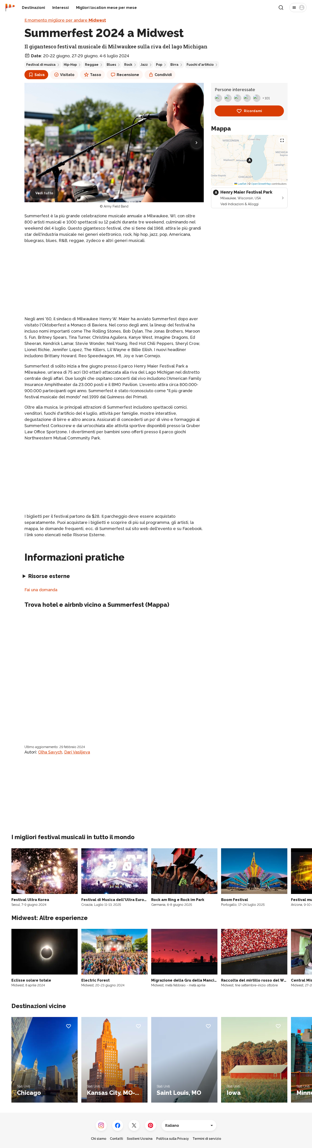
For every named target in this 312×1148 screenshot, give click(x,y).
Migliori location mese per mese (106, 7)
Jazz (144, 64)
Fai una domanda (40, 589)
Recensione (128, 75)
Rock (128, 64)
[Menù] (298, 7)
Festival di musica (41, 64)
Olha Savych (50, 752)
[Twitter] (134, 1125)
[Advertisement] (114, 280)
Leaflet (241, 183)
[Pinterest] (150, 1125)
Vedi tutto (44, 193)
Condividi (163, 75)
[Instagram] (101, 1125)
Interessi (60, 7)
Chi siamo (98, 1138)
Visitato (67, 75)
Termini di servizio (207, 1138)
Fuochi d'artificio (200, 64)
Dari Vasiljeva (77, 752)
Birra (174, 64)
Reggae (91, 64)
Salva (39, 75)
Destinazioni (33, 7)
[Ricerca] (281, 7)
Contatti (116, 1138)
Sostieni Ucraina (140, 1138)
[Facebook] (117, 1125)
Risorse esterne (49, 576)
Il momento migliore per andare (65, 20)
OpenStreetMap (261, 183)
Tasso (95, 75)
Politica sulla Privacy (172, 1138)
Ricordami (253, 111)
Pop (159, 64)
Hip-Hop (70, 64)
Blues (111, 64)
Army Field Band (116, 206)
